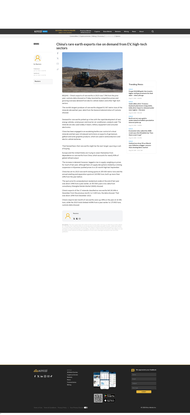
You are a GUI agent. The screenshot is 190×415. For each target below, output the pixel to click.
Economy (101, 36)
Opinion (117, 36)
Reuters (38, 64)
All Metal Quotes (72, 372)
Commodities (74, 36)
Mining (94, 36)
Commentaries (71, 382)
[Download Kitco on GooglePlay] (109, 395)
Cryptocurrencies (85, 36)
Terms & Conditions (50, 407)
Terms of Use (38, 407)
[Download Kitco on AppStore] (109, 400)
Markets (69, 377)
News (69, 380)
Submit (144, 391)
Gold (131, 89)
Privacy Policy (62, 407)
